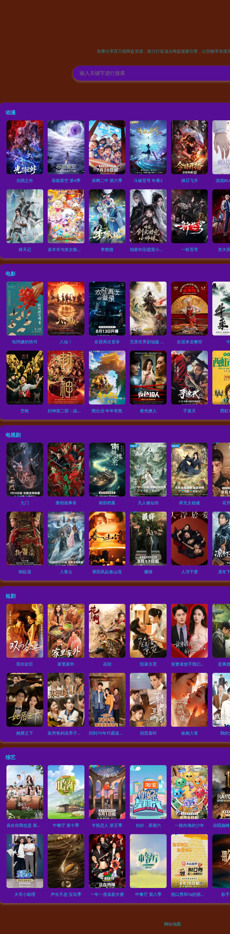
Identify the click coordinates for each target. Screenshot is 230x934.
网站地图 (172, 924)
